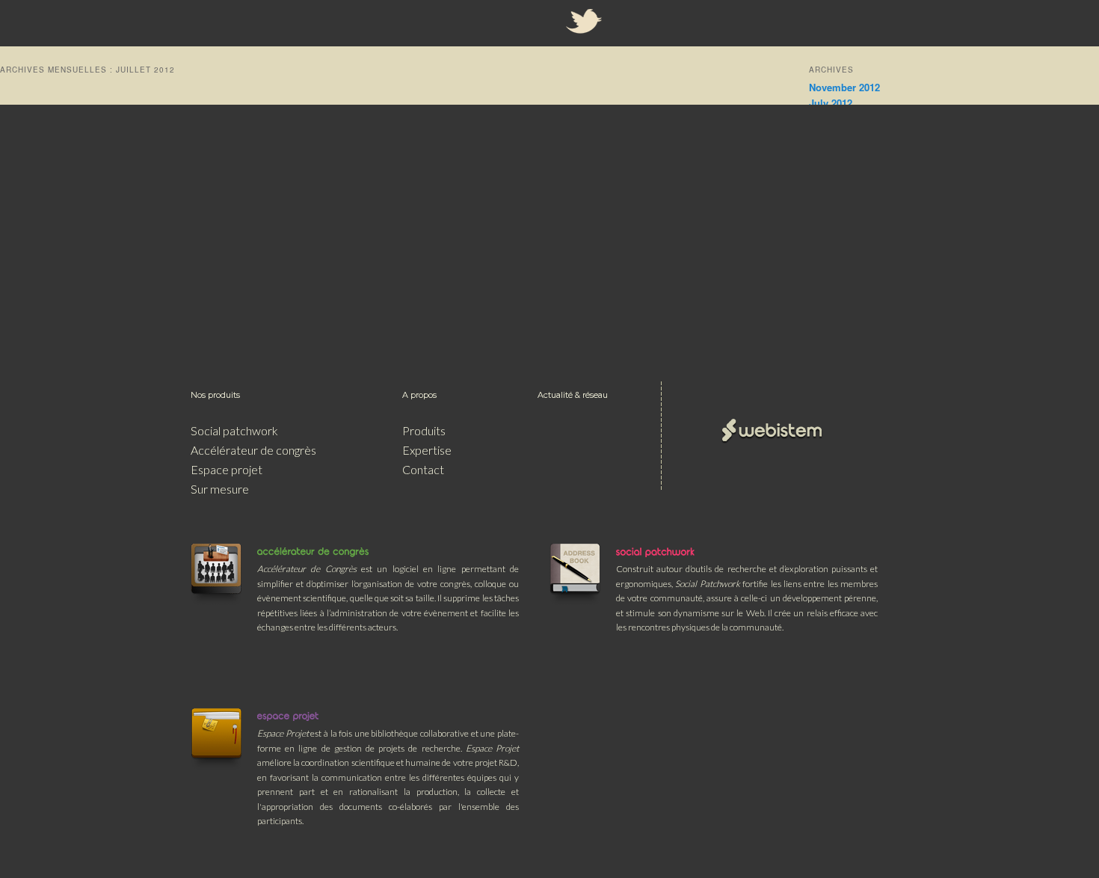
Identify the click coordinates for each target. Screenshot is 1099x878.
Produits (424, 430)
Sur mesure (220, 489)
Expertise (427, 450)
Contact (423, 469)
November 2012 (844, 87)
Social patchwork (234, 430)
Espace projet (226, 469)
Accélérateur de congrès (253, 450)
